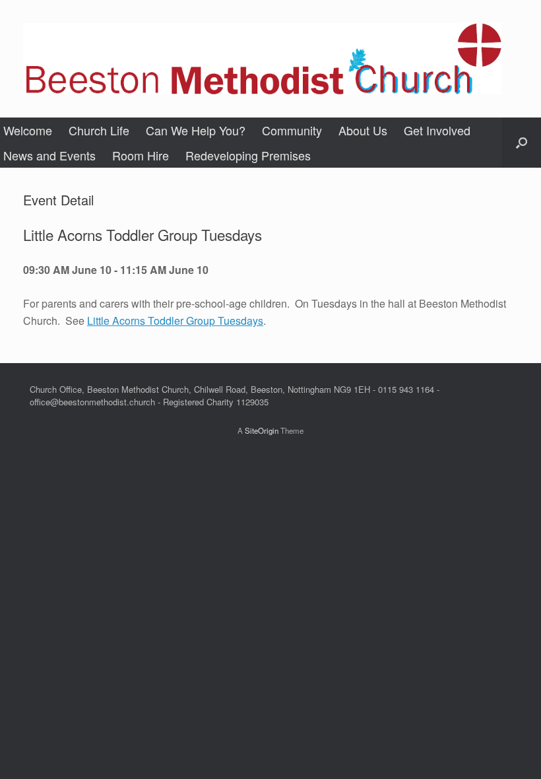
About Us (362, 130)
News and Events (49, 155)
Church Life (99, 130)
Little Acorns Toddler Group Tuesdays (175, 320)
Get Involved (437, 130)
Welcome (27, 130)
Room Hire (140, 155)
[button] (521, 143)
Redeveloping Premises (248, 155)
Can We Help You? (195, 130)
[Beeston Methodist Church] (262, 58)
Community (292, 130)
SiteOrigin (261, 430)
